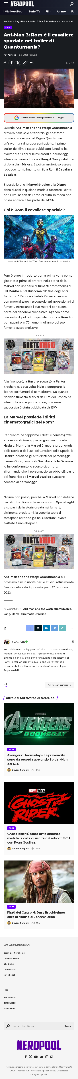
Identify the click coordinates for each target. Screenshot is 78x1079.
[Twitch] (51, 1057)
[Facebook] (26, 1057)
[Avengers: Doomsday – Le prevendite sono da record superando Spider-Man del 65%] (39, 724)
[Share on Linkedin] (46, 628)
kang (7, 614)
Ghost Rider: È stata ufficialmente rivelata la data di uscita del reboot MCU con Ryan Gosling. (38, 838)
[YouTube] (35, 1057)
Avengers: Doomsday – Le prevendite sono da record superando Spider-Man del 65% (37, 759)
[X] (30, 1057)
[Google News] (41, 1057)
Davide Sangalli (20, 769)
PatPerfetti (10, 54)
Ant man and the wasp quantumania (47, 609)
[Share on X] (18, 63)
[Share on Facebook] (11, 63)
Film (7, 27)
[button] (7, 4)
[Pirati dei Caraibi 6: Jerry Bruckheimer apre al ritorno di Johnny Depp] (39, 881)
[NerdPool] (22, 4)
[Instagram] (72, 642)
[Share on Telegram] (54, 628)
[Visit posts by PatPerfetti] (7, 642)
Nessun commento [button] (61, 685)
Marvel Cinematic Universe (29, 614)
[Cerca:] (35, 1026)
